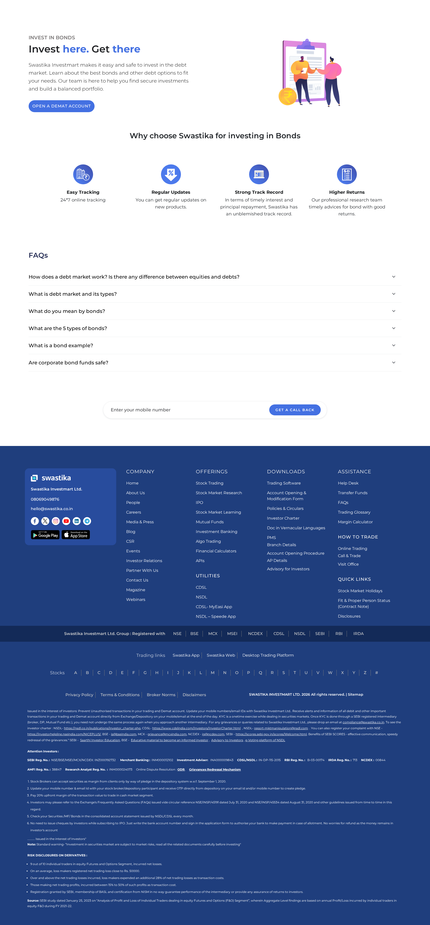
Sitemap (355, 694)
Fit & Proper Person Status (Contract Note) (364, 603)
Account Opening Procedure (295, 553)
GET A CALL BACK (295, 410)
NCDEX (255, 633)
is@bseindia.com (123, 734)
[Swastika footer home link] (51, 478)
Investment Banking (216, 531)
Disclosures (349, 616)
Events (133, 551)
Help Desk (348, 483)
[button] (215, 277)
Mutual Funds (210, 522)
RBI (339, 633)
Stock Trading (209, 483)
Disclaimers (194, 694)
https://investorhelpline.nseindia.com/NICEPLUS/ (64, 734)
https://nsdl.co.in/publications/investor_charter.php (102, 728)
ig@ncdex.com (213, 734)
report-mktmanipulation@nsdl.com (281, 728)
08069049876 (45, 499)
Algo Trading (208, 541)
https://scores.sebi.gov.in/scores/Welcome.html (271, 734)
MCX (212, 633)
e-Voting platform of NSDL (265, 740)
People (133, 502)
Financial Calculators (216, 551)
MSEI (232, 633)
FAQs (343, 502)
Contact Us (137, 580)
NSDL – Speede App (216, 616)
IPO (199, 502)
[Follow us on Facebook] (35, 521)
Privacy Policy (79, 694)
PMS (271, 537)
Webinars (135, 599)
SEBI (320, 633)
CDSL (201, 587)
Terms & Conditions (120, 694)
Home (132, 483)
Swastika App (186, 655)
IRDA (358, 633)
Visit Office (348, 564)
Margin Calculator (355, 522)
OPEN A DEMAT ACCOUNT (61, 106)
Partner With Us (142, 570)
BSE (194, 633)
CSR (130, 541)
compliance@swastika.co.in (363, 722)
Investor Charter (283, 518)
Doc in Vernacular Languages (296, 528)
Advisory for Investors (288, 569)
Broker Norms (161, 694)
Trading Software (284, 483)
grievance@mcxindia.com (167, 734)
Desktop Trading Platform (268, 655)
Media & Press (140, 522)
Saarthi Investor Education (100, 740)
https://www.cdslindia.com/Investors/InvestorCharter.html (196, 728)
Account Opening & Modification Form (286, 495)
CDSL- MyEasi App (214, 606)
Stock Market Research (219, 492)
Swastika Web (221, 655)
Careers (133, 512)
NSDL (201, 597)
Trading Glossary (354, 512)
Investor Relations (144, 560)
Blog (130, 531)
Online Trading (352, 548)
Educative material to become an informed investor (169, 740)
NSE (177, 633)
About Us (135, 492)
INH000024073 (120, 769)
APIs (200, 560)
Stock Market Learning (218, 512)
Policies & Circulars (285, 508)
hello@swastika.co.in (52, 508)
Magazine (135, 589)
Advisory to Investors (227, 740)
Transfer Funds (353, 492)
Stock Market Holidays (360, 590)
